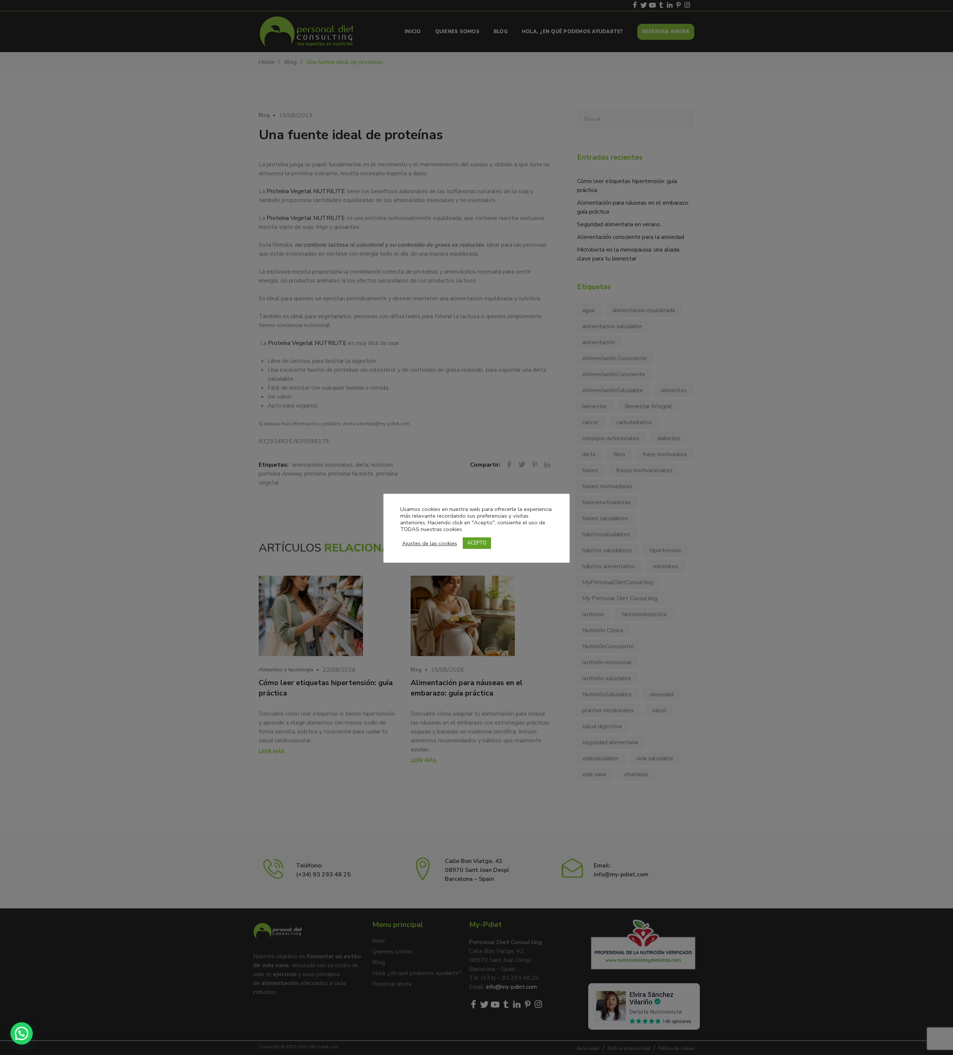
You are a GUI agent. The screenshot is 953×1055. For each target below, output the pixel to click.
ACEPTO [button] (477, 543)
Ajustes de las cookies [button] (429, 543)
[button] (21, 1033)
